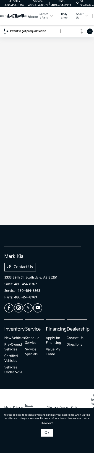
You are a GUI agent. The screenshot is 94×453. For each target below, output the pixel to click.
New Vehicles (14, 338)
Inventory (14, 329)
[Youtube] (37, 307)
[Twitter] (28, 307)
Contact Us (23, 267)
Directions (74, 344)
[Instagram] (18, 307)
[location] (77, 3)
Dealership (78, 329)
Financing (56, 329)
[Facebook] (8, 307)
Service (33, 329)
